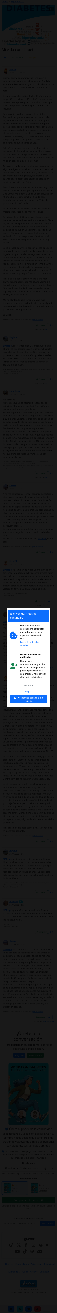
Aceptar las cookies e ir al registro (30, 699)
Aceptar (28, 691)
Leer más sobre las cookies (29, 644)
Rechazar (28, 685)
